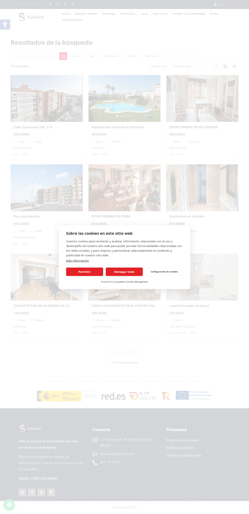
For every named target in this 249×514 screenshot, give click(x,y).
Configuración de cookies (164, 271)
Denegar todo (124, 272)
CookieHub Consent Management (131, 281)
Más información (77, 261)
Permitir (84, 272)
